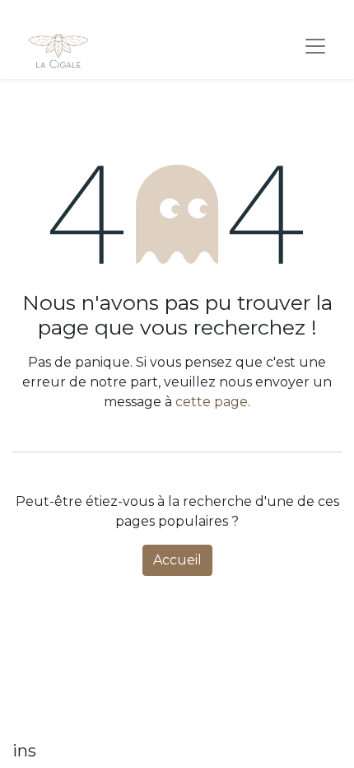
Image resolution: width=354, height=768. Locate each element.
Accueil (177, 560)
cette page (211, 402)
